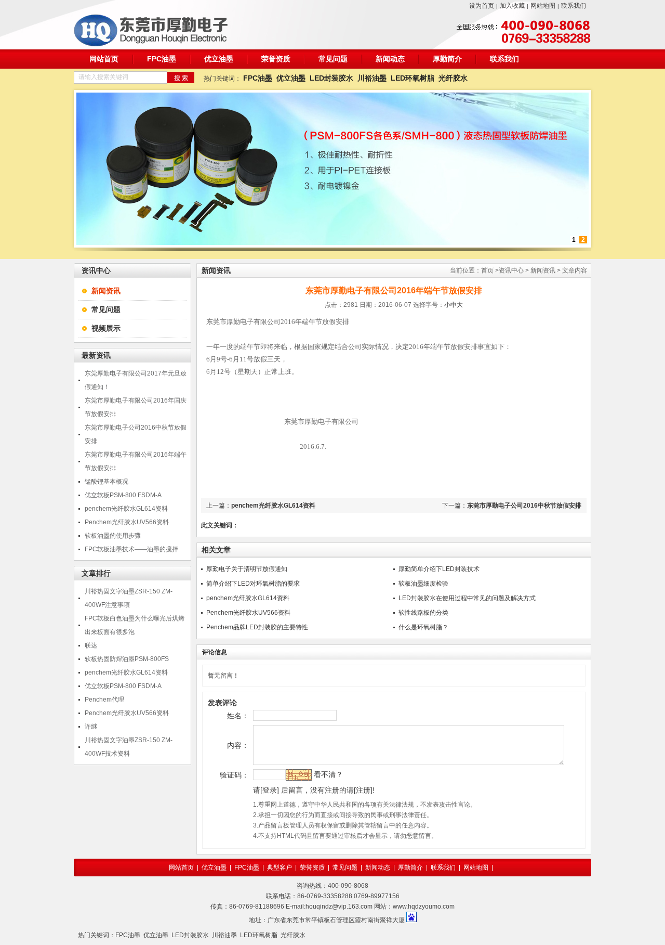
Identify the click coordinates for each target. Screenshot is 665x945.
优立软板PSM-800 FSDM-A (123, 495)
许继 (91, 726)
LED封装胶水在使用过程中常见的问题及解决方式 (467, 598)
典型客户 (279, 867)
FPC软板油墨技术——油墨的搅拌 (131, 549)
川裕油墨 (372, 78)
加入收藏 (512, 5)
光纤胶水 (453, 78)
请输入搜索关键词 (103, 77)
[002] (332, 243)
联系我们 (573, 5)
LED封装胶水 (331, 78)
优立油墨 (218, 59)
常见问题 (333, 59)
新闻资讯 (542, 270)
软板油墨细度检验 (423, 583)
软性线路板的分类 (423, 612)
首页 (487, 270)
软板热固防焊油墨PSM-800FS (127, 659)
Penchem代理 (104, 699)
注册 (363, 790)
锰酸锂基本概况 (106, 481)
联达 (91, 645)
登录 (269, 790)
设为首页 (481, 5)
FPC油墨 (161, 59)
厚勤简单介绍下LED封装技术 (439, 569)
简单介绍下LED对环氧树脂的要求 (253, 583)
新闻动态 (390, 59)
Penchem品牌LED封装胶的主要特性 (257, 627)
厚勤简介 (447, 59)
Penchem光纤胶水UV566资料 (127, 522)
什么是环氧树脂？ (423, 627)
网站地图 (542, 5)
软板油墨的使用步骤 (113, 535)
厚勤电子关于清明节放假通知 (246, 569)
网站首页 (103, 59)
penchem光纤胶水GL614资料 (126, 508)
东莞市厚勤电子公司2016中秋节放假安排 (524, 505)
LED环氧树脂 (412, 78)
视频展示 (106, 328)
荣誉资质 (275, 59)
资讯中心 (511, 270)
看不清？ (328, 774)
